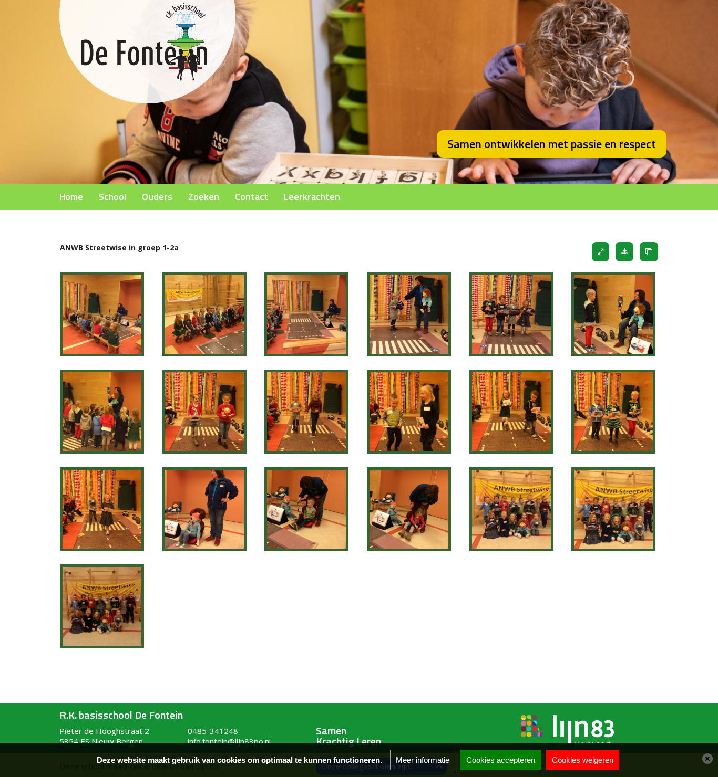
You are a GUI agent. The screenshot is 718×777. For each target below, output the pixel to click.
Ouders (157, 197)
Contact (251, 197)
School (112, 197)
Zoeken (203, 197)
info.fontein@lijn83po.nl (229, 741)
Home (71, 197)
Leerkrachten (312, 197)
